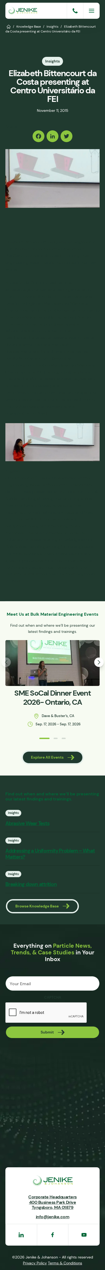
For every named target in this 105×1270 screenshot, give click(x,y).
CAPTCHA (52, 997)
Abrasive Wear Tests (27, 823)
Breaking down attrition (31, 884)
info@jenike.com (52, 1216)
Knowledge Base (28, 26)
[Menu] (91, 10)
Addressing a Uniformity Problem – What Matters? (50, 854)
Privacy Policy (35, 1263)
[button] (44, 738)
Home (9, 26)
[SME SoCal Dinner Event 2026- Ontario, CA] (52, 663)
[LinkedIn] (53, 136)
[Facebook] (39, 136)
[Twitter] (67, 136)
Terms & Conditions (65, 1263)
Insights (52, 26)
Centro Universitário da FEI (39, 255)
